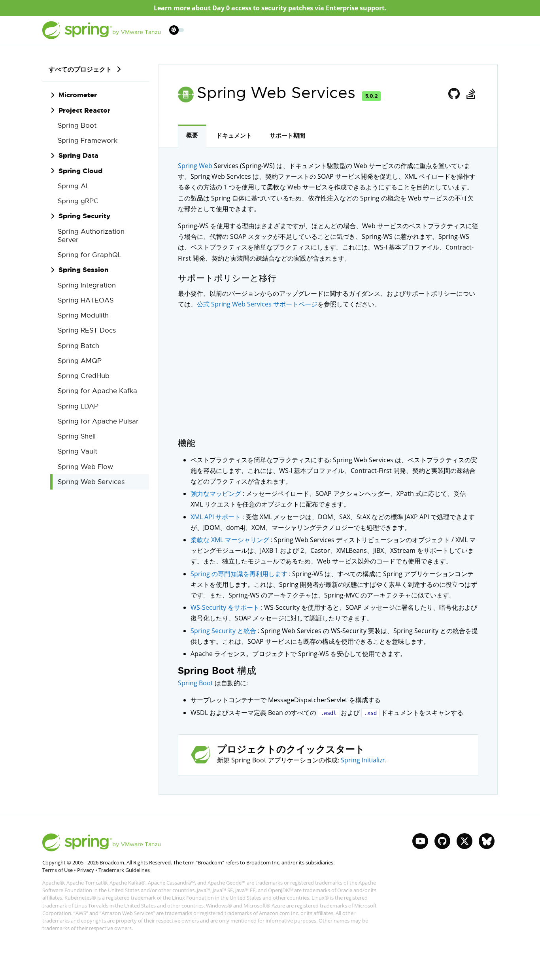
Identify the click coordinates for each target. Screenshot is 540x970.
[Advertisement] (328, 373)
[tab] (192, 136)
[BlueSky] (487, 841)
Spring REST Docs (87, 330)
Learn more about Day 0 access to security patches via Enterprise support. (270, 8)
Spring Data (78, 155)
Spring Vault (77, 451)
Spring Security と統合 (224, 630)
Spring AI (72, 186)
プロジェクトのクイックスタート (291, 749)
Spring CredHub (84, 376)
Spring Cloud (80, 170)
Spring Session (84, 269)
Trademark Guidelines (124, 870)
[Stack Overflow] (471, 94)
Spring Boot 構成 (217, 671)
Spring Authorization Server (91, 235)
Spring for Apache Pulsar (98, 421)
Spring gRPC (78, 201)
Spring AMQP (80, 361)
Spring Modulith (83, 315)
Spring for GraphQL (89, 255)
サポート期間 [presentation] (287, 135)
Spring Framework (87, 140)
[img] (119, 69)
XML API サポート (216, 516)
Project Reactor (84, 110)
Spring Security (84, 216)
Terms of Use (57, 870)
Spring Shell (77, 436)
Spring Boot (77, 125)
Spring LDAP (78, 406)
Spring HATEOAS (85, 300)
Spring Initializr (363, 760)
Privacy (85, 870)
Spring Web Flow (85, 467)
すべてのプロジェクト (80, 69)
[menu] (177, 30)
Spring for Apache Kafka (97, 391)
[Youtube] (420, 841)
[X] (464, 841)
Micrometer (78, 95)
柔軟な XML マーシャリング (231, 539)
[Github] (454, 94)
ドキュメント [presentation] (234, 135)
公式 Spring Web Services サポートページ (257, 304)
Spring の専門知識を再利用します (240, 573)
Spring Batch (78, 346)
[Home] (102, 30)
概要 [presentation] (192, 135)
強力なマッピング (217, 493)
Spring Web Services (91, 482)
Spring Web (195, 165)
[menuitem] (173, 29)
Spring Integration (87, 285)
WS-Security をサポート (226, 607)
